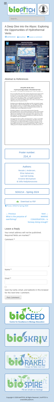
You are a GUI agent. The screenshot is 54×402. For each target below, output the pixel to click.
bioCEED (24, 400)
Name (8, 269)
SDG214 (16, 206)
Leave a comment (35, 37)
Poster (9, 206)
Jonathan (22, 37)
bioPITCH (21, 397)
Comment (10, 239)
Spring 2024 (23, 206)
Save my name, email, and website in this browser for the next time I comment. (27, 291)
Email (8, 278)
